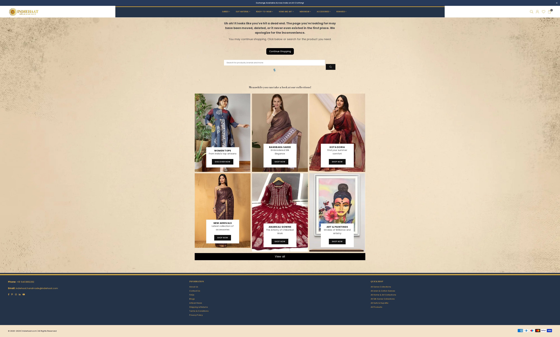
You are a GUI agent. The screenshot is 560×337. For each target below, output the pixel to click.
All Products (376, 307)
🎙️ (274, 70)
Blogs (192, 298)
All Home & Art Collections (383, 294)
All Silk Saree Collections (383, 298)
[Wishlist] (543, 11)
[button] (549, 11)
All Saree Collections (381, 286)
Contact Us (194, 290)
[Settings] (537, 11)
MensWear (304, 11)
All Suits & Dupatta (379, 303)
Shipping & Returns (198, 307)
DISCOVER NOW (222, 161)
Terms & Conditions (199, 311)
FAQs (191, 294)
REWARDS (340, 11)
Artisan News (195, 303)
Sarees (225, 11)
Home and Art (285, 11)
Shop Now (280, 161)
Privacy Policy (196, 315)
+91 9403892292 (25, 281)
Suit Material (242, 11)
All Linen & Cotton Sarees (383, 290)
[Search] (531, 11)
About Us (193, 286)
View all (280, 256)
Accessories (323, 11)
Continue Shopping (280, 51)
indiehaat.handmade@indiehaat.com (37, 288)
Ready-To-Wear (263, 11)
